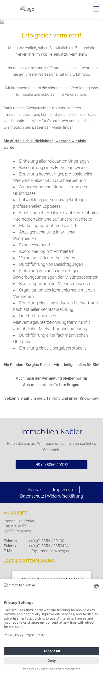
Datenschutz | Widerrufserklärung (51, 496)
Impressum (63, 489)
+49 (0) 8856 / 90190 (51, 464)
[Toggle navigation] (95, 9)
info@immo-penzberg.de (49, 551)
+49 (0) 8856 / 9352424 (49, 546)
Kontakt (35, 489)
